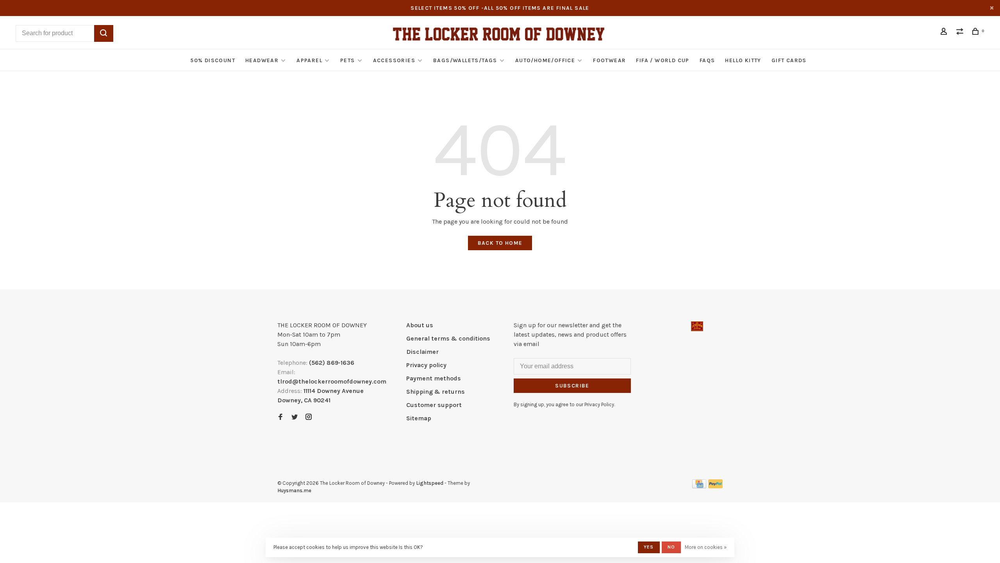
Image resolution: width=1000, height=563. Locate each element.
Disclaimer (422, 351)
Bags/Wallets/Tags (465, 60)
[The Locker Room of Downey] (697, 326)
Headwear (262, 60)
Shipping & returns (435, 391)
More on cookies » (706, 547)
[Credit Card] (699, 486)
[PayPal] (715, 486)
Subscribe (572, 385)
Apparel (309, 60)
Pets (347, 60)
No (671, 547)
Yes (649, 547)
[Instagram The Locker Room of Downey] (308, 417)
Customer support (434, 405)
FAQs (707, 60)
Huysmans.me (294, 490)
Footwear (609, 60)
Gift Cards (789, 60)
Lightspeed (429, 483)
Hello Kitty (743, 60)
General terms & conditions (448, 338)
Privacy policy (426, 365)
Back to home (500, 243)
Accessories (394, 60)
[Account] (945, 32)
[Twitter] (294, 417)
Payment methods (433, 378)
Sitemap (418, 418)
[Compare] (961, 32)
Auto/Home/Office (545, 60)
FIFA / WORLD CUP (662, 60)
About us (419, 325)
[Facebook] (280, 417)
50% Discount (212, 60)
